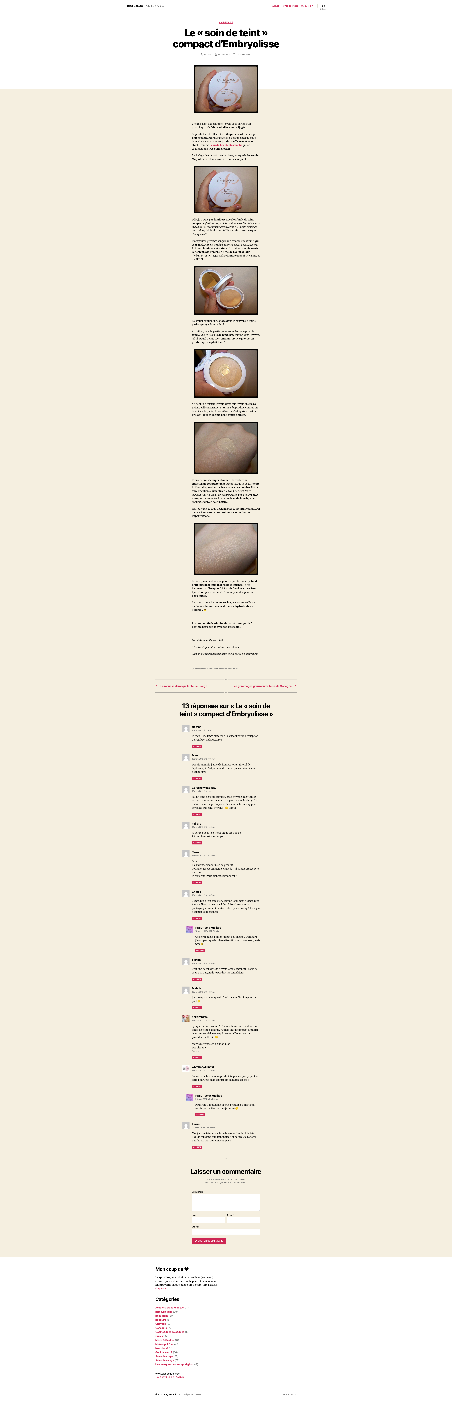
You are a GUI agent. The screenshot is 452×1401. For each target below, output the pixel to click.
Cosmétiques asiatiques (169, 1331)
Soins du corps (164, 1356)
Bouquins (161, 1319)
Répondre (197, 746)
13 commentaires (243, 54)
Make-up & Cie (226, 22)
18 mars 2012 (224, 54)
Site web (195, 1227)
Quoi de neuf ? (163, 1352)
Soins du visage (164, 1360)
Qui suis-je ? (307, 6)
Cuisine (159, 1336)
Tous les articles (164, 1376)
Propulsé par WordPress (190, 1394)
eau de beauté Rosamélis (226, 145)
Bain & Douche (163, 1311)
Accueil (275, 6)
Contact (180, 1376)
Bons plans (161, 1315)
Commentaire (198, 1192)
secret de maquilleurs (228, 669)
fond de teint (212, 669)
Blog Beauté (135, 5)
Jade (209, 54)
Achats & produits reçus (169, 1307)
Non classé (161, 1348)
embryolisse (200, 669)
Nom (195, 1215)
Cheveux (160, 1323)
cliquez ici (161, 1288)
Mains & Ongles (164, 1340)
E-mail (230, 1215)
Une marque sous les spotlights (174, 1364)
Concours (161, 1327)
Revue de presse (290, 6)
